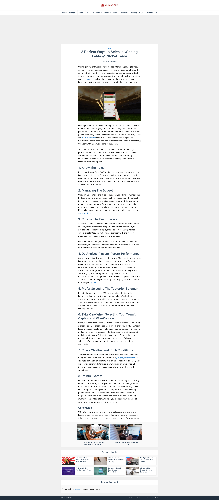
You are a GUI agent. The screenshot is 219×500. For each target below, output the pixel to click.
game (87, 79)
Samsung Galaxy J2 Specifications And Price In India (114, 470)
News (123, 498)
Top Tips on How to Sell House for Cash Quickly (146, 460)
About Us (127, 498)
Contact (133, 498)
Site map (141, 498)
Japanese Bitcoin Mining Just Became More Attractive (82, 460)
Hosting (134, 13)
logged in (78, 489)
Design (72, 13)
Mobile (115, 13)
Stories (150, 13)
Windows (124, 13)
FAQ (137, 498)
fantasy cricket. (85, 213)
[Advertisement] (109, 29)
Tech (81, 13)
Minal (106, 61)
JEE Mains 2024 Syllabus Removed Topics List (146, 470)
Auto (89, 13)
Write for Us (155, 498)
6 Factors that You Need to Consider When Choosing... (116, 460)
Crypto (141, 13)
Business (96, 13)
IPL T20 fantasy (89, 137)
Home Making (147, 498)
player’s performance (125, 357)
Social (106, 13)
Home (64, 13)
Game (109, 48)
